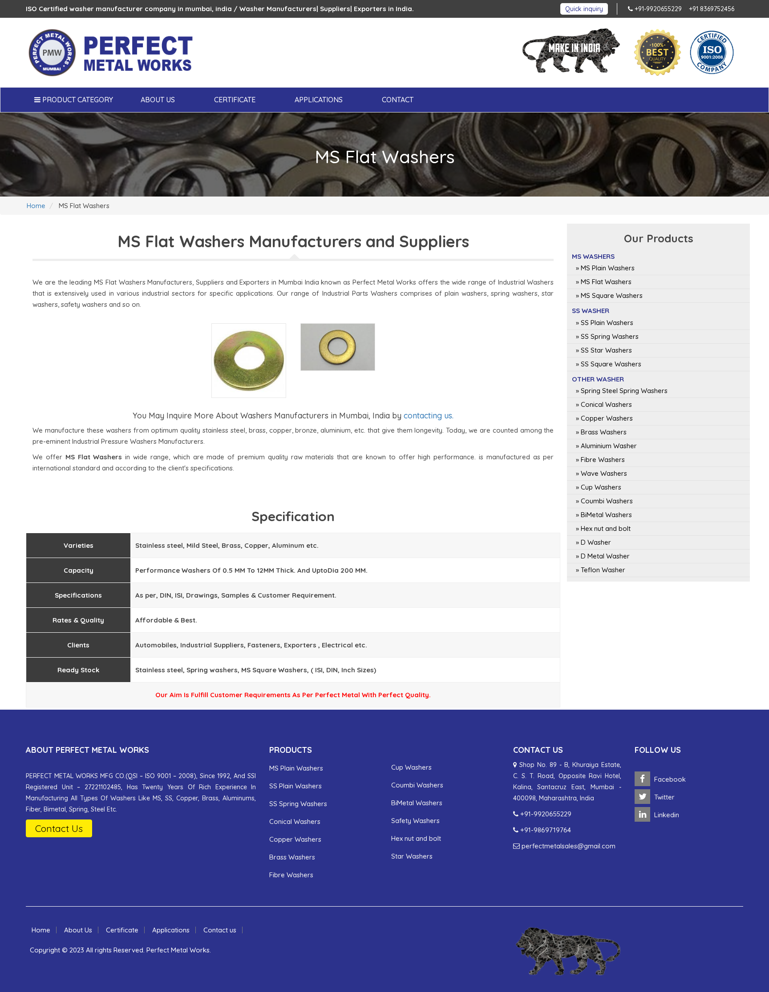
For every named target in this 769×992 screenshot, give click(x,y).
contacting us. (428, 415)
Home (36, 205)
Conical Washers (294, 821)
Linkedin (665, 815)
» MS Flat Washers (603, 281)
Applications (319, 99)
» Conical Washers (604, 404)
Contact (397, 99)
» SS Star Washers (604, 350)
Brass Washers (292, 857)
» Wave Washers (601, 473)
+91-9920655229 (657, 9)
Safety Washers (415, 820)
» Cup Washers (598, 487)
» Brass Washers (601, 432)
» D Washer (593, 542)
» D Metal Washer (603, 556)
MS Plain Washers (296, 768)
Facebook (669, 779)
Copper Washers (295, 839)
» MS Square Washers (609, 295)
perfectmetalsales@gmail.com (567, 846)
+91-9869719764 (544, 830)
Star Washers (412, 856)
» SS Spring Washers (607, 336)
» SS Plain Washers (604, 322)
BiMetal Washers (416, 803)
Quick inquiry (584, 8)
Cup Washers (411, 767)
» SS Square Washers (608, 364)
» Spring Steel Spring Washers (622, 390)
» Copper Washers (604, 418)
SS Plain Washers (295, 786)
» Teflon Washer (600, 570)
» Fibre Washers (600, 459)
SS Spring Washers (298, 803)
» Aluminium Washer (606, 446)
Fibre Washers (291, 875)
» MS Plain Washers (605, 268)
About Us (158, 99)
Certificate (234, 99)
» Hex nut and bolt (603, 528)
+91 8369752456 (711, 9)
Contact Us (59, 828)
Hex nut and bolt (416, 838)
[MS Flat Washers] (249, 361)
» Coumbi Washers (604, 501)
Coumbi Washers (417, 785)
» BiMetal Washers (604, 514)
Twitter (663, 797)
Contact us (219, 930)
